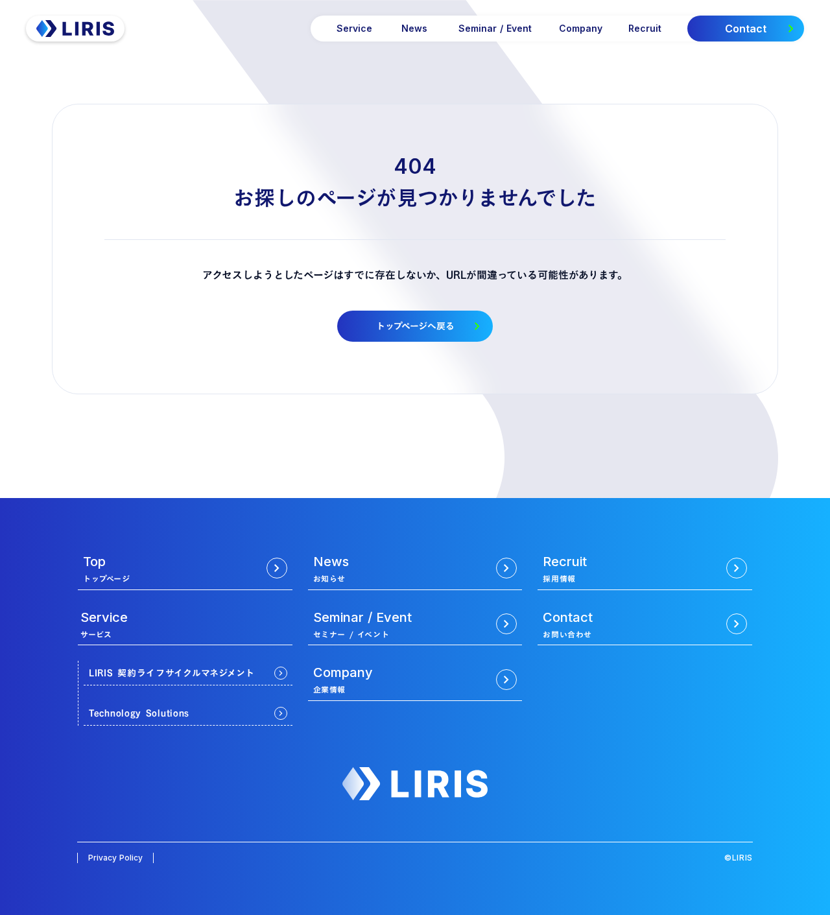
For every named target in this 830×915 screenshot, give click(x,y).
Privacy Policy (115, 857)
